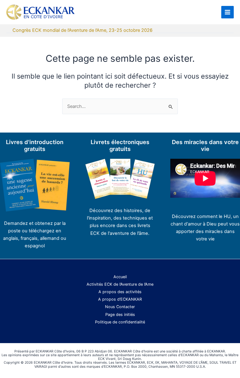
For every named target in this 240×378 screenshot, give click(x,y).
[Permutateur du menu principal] (227, 12)
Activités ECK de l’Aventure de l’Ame (120, 284)
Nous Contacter (120, 306)
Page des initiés (120, 314)
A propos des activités (120, 291)
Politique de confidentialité (120, 322)
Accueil (120, 276)
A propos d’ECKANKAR (120, 299)
